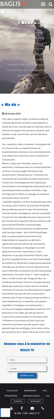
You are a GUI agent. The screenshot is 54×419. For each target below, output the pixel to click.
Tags (45, 390)
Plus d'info (27, 84)
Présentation (11, 395)
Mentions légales (31, 395)
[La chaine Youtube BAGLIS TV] (11, 408)
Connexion (17, 401)
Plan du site (12, 390)
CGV (48, 395)
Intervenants (30, 390)
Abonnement (35, 401)
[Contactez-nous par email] (32, 408)
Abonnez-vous (27, 375)
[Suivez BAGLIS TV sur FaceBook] (22, 408)
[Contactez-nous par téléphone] (43, 408)
